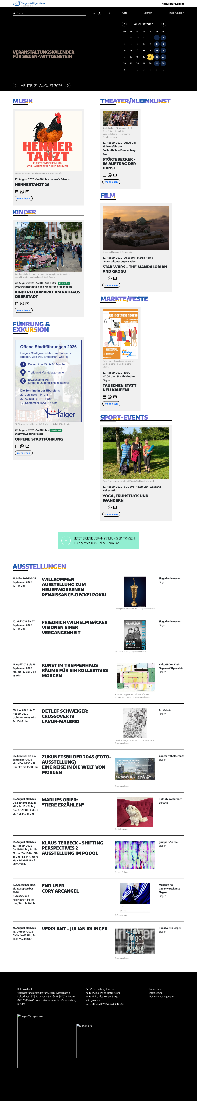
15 (157, 50)
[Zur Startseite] (53, 36)
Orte (126, 12)
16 (163, 50)
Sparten (149, 12)
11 (131, 50)
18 (131, 56)
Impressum (155, 989)
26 (137, 63)
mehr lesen (23, 198)
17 (124, 56)
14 (150, 50)
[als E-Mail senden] (27, 192)
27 (124, 37)
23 (163, 56)
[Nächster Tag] (67, 85)
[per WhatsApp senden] (22, 192)
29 (137, 37)
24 (124, 63)
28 (131, 37)
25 (131, 63)
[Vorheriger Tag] (15, 85)
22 (157, 56)
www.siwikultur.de (113, 1003)
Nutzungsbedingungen (161, 996)
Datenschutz (155, 992)
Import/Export (176, 12)
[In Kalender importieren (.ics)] (17, 192)
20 (144, 56)
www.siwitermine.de (47, 1000)
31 (150, 37)
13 (144, 50)
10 (124, 50)
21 (150, 56)
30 (144, 37)
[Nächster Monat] (163, 24)
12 (137, 50)
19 (138, 56)
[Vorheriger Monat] (124, 24)
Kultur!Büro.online (173, 3)
